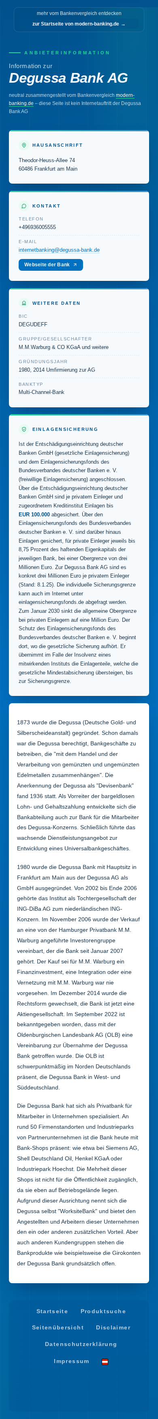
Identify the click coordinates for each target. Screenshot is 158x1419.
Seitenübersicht (58, 1328)
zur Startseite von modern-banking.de (79, 24)
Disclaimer (113, 1328)
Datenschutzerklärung (81, 1344)
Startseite (52, 1311)
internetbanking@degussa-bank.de (59, 250)
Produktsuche (103, 1311)
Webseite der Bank (47, 265)
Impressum (71, 1361)
